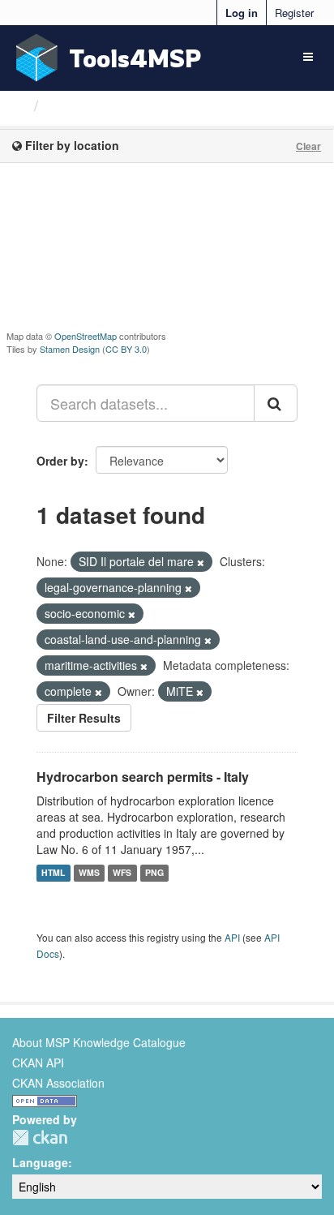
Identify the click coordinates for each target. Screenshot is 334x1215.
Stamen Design (70, 348)
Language (40, 1162)
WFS (122, 873)
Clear (308, 146)
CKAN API (38, 1062)
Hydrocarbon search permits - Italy (142, 776)
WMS (89, 873)
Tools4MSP (135, 58)
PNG (154, 873)
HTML (53, 873)
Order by (60, 461)
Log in (241, 12)
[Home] (19, 104)
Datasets (76, 105)
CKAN (39, 1137)
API (232, 937)
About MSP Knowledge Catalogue (99, 1042)
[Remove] (200, 562)
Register (294, 12)
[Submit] (276, 403)
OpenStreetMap (85, 335)
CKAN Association (58, 1083)
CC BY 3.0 (126, 348)
